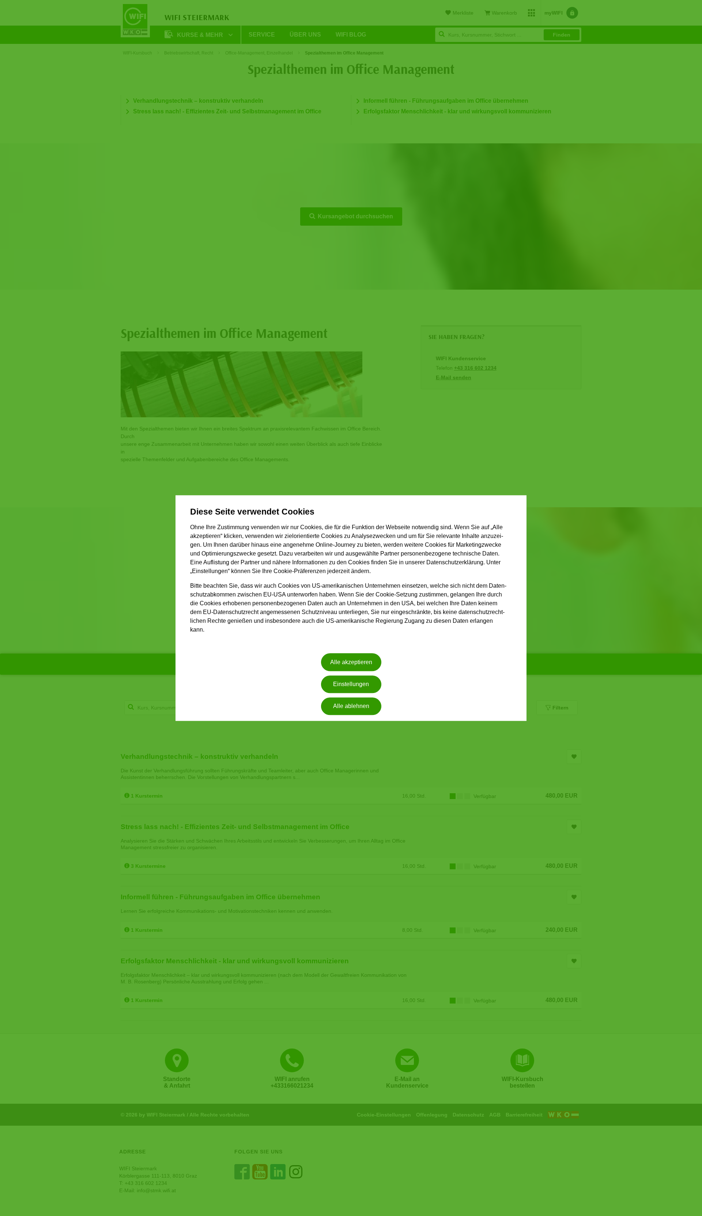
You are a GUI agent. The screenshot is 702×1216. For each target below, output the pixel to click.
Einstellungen (351, 684)
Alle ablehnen (351, 706)
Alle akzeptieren (351, 662)
